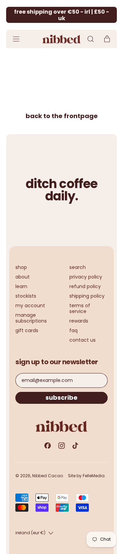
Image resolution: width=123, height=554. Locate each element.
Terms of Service (79, 308)
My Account (30, 305)
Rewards (78, 320)
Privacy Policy (85, 276)
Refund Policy (85, 286)
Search (77, 267)
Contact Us (82, 340)
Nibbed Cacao (47, 476)
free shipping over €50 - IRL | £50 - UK (61, 15)
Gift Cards (26, 330)
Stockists (25, 296)
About (22, 276)
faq (73, 330)
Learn (21, 286)
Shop (21, 267)
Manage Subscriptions (31, 318)
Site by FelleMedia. (87, 476)
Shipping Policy (87, 296)
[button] (90, 39)
